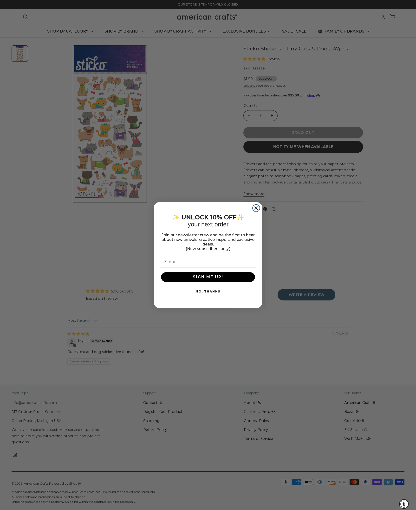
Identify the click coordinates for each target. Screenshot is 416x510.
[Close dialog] (256, 208)
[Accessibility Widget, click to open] (404, 504)
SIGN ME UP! (208, 277)
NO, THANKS (208, 291)
